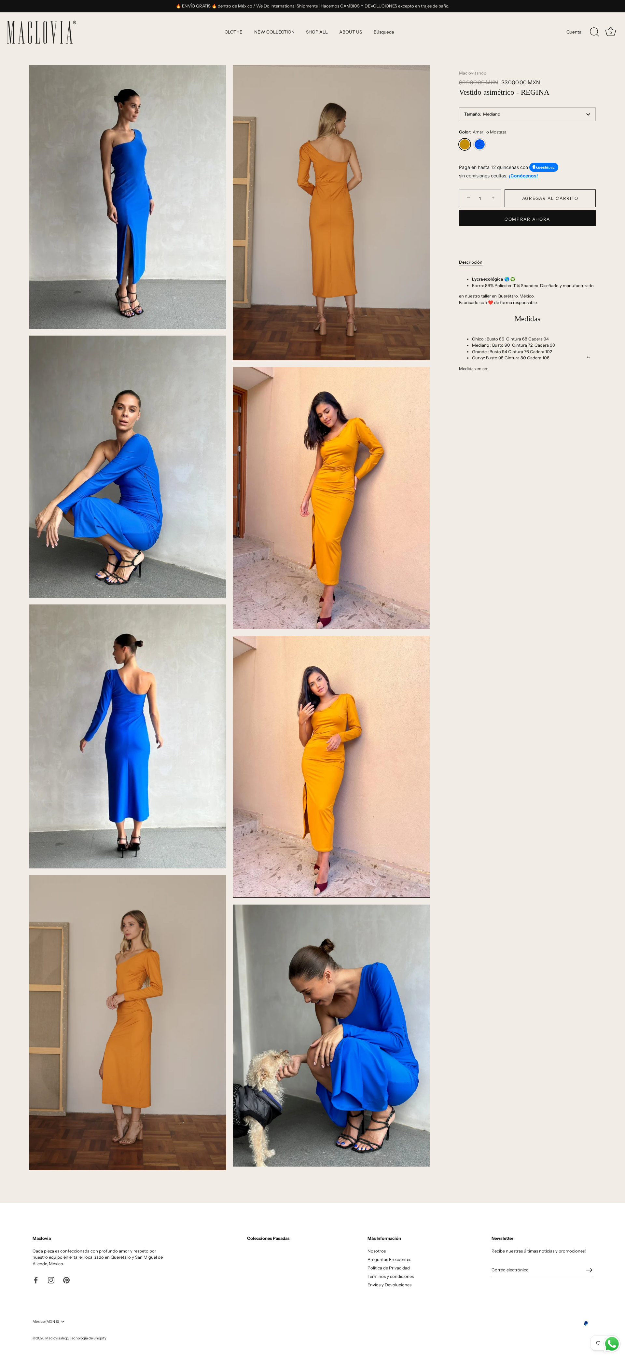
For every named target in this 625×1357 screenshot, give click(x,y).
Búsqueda (384, 32)
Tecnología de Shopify (88, 1338)
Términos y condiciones (391, 1276)
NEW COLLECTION (274, 32)
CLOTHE (234, 32)
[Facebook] (36, 1279)
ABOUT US (350, 32)
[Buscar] (594, 32)
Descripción (470, 262)
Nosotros (377, 1250)
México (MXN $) (46, 1322)
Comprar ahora (527, 219)
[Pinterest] (66, 1279)
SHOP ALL (317, 32)
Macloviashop (472, 73)
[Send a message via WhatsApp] (612, 1344)
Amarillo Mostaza (464, 144)
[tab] (474, 262)
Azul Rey (479, 144)
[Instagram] (51, 1279)
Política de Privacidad (389, 1267)
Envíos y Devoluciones (389, 1284)
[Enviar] (589, 1270)
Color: (483, 132)
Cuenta (573, 32)
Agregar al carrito (550, 198)
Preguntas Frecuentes (389, 1259)
